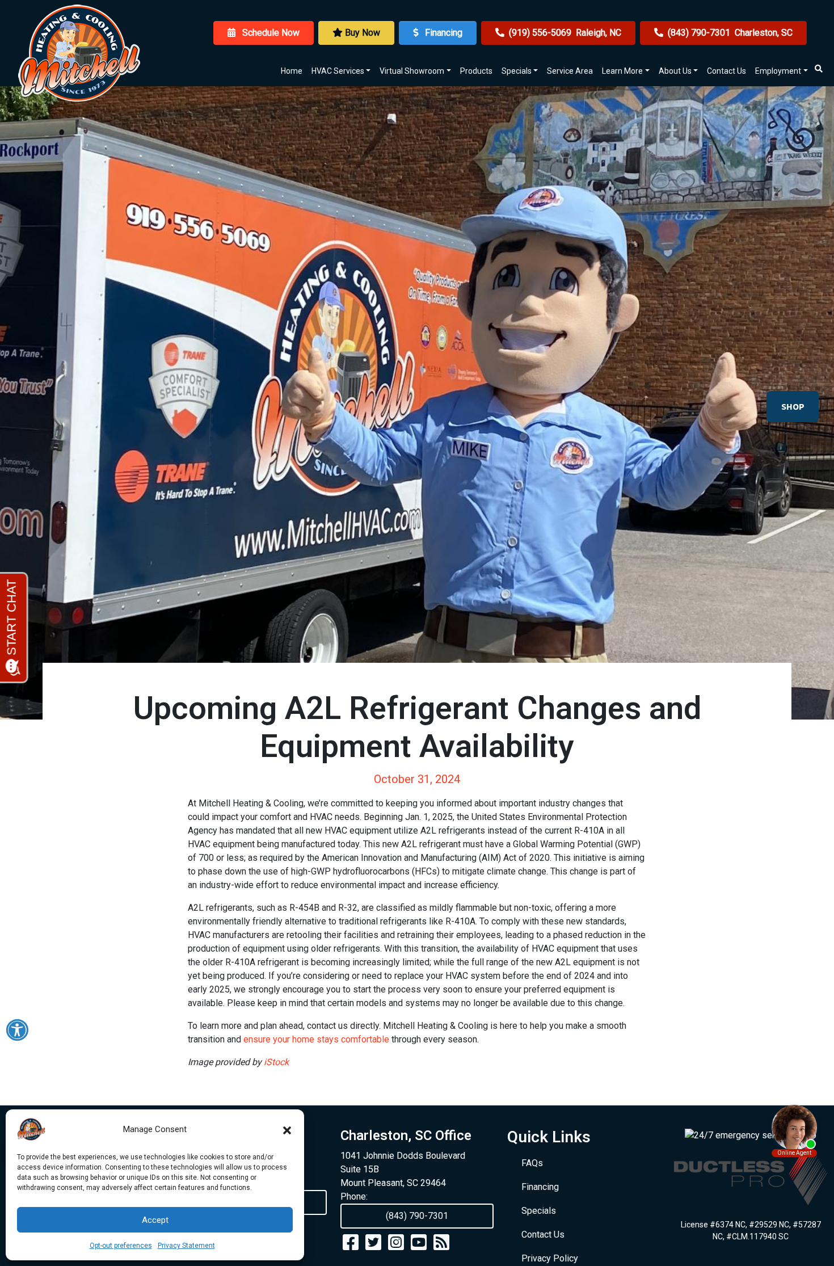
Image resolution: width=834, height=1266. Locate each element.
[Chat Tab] (417, 633)
